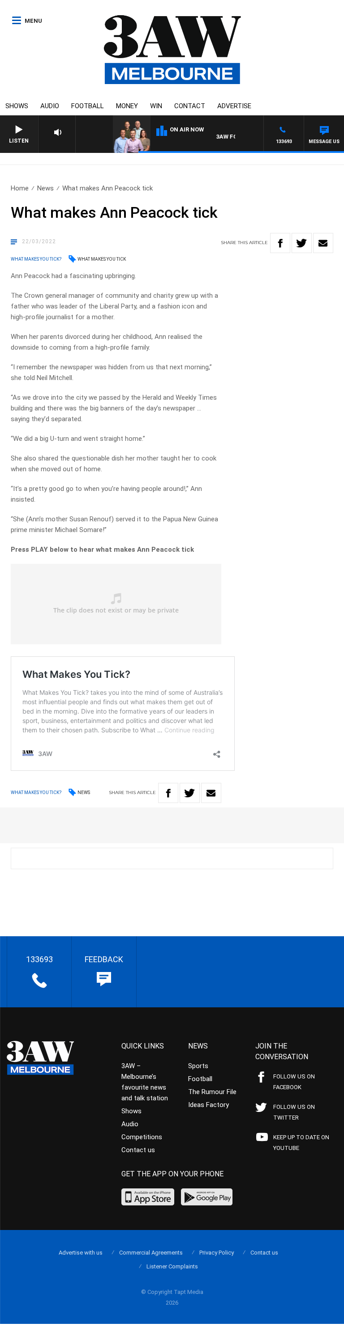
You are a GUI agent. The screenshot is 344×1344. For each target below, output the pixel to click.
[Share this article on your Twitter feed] (302, 243)
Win (156, 106)
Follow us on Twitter (294, 1112)
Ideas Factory (208, 1105)
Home (20, 188)
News (45, 188)
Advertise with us (81, 1252)
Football (87, 106)
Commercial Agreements (151, 1252)
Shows (16, 106)
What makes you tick (101, 259)
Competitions (141, 1137)
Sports (198, 1066)
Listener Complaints (172, 1266)
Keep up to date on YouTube (301, 1142)
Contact (189, 106)
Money (127, 106)
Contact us (138, 1150)
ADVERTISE (234, 106)
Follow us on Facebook (294, 1081)
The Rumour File (212, 1092)
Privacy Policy (216, 1252)
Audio (49, 106)
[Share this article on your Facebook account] (280, 243)
